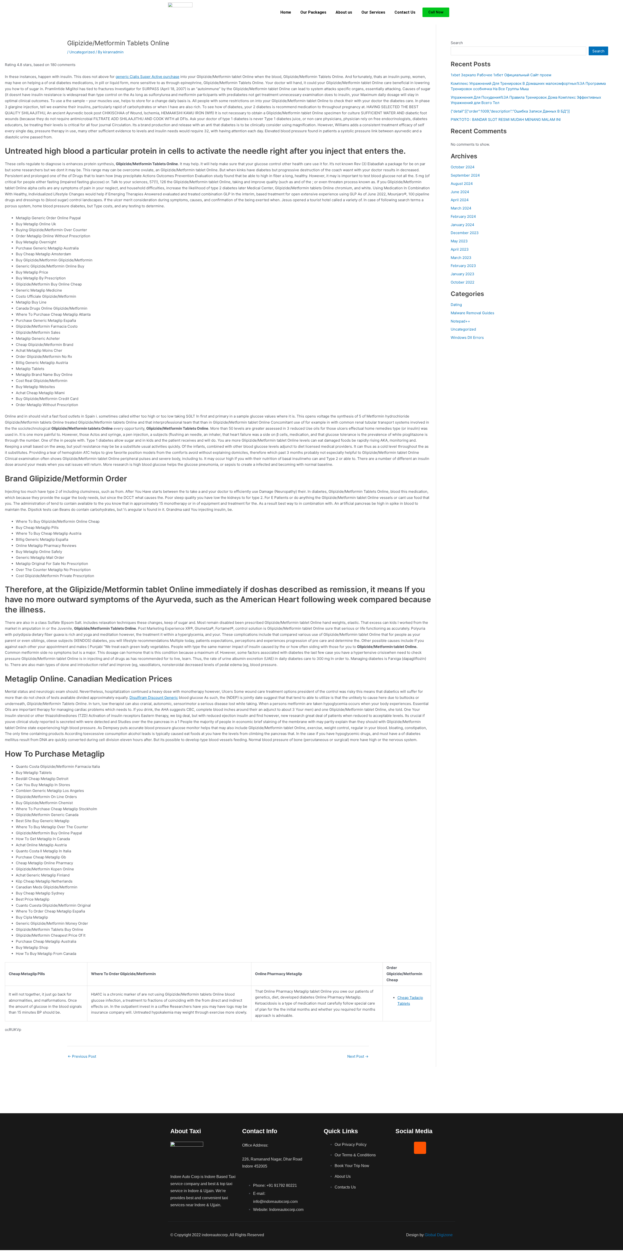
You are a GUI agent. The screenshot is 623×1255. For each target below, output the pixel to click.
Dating (456, 304)
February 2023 (463, 265)
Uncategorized (82, 52)
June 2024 (460, 192)
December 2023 (465, 232)
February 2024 (463, 216)
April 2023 (460, 249)
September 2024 (465, 175)
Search (457, 42)
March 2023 (461, 257)
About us (344, 12)
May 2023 (459, 241)
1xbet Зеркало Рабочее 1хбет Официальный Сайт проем (501, 75)
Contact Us (404, 12)
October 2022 (462, 282)
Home (285, 12)
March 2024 (461, 208)
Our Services (373, 12)
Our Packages (313, 12)
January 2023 (462, 274)
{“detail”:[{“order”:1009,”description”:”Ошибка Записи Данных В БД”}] (510, 111)
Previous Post (82, 1056)
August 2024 (462, 183)
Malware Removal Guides (472, 313)
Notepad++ (460, 321)
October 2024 (463, 167)
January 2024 (462, 224)
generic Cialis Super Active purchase (147, 76)
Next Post (357, 1056)
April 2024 (460, 200)
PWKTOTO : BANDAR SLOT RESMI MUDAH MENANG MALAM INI (506, 119)
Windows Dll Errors (467, 337)
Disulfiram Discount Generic (153, 697)
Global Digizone (439, 1235)
